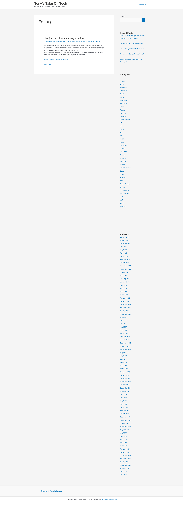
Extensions (124, 103)
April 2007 (123, 330)
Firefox (122, 107)
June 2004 (123, 436)
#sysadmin (96, 41)
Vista (121, 197)
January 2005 (124, 414)
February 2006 (125, 372)
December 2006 (125, 343)
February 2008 (125, 298)
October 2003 (124, 462)
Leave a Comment (50, 41)
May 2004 (123, 439)
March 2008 (124, 295)
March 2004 (124, 446)
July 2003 (123, 471)
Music (122, 142)
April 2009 (123, 275)
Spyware (123, 177)
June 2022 (123, 247)
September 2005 (125, 388)
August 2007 (124, 317)
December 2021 (125, 266)
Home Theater (125, 120)
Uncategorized (125, 190)
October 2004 (124, 423)
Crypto (122, 94)
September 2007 (125, 314)
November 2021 (125, 269)
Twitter (122, 187)
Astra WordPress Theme (109, 499)
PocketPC (123, 152)
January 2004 (124, 452)
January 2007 (124, 340)
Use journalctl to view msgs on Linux (65, 38)
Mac (121, 132)
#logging (89, 41)
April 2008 (123, 291)
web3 (122, 203)
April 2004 (123, 443)
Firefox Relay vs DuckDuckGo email (132, 49)
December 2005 (125, 378)
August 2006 (124, 353)
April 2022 (123, 253)
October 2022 (124, 240)
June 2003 (123, 475)
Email (122, 97)
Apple (122, 84)
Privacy (122, 155)
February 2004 (125, 449)
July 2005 (123, 394)
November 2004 (125, 420)
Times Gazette (125, 184)
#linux (83, 41)
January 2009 (124, 282)
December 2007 (125, 304)
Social (122, 171)
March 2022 (124, 256)
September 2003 (126, 465)
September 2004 (126, 426)
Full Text (123, 113)
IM (121, 123)
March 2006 (124, 369)
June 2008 (123, 285)
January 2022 (124, 263)
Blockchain (123, 87)
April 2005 (123, 404)
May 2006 (123, 362)
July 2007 (123, 320)
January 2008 (124, 301)
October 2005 (124, 385)
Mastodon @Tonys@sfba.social (51, 491)
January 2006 (124, 375)
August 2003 (124, 468)
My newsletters (142, 4)
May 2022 (123, 250)
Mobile (122, 139)
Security (123, 161)
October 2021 (124, 272)
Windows (123, 206)
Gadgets (123, 116)
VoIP (121, 200)
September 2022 (125, 243)
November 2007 (125, 308)
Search (122, 16)
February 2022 (125, 259)
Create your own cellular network (131, 44)
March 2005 (124, 407)
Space (122, 174)
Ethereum (123, 100)
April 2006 (123, 365)
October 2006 (124, 346)
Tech (121, 181)
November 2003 (125, 459)
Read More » (48, 64)
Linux (59, 41)
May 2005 (123, 401)
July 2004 (123, 433)
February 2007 (125, 336)
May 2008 (123, 288)
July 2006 (123, 356)
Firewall (122, 110)
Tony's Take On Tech (50, 3)
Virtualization (124, 193)
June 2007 (123, 324)
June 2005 (123, 398)
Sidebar (122, 165)
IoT (121, 126)
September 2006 (125, 349)
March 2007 (124, 333)
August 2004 (124, 430)
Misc (121, 136)
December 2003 (125, 455)
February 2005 (125, 410)
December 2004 (125, 417)
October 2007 (124, 311)
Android (122, 81)
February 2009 (125, 279)
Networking (124, 145)
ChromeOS (124, 91)
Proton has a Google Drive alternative (132, 54)
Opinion (122, 148)
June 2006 (123, 359)
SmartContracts (125, 168)
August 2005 (124, 391)
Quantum (123, 158)
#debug (77, 41)
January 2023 (124, 237)
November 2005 (125, 381)
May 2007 (123, 327)
